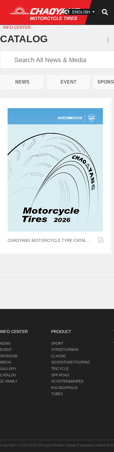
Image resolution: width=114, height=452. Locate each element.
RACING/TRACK (64, 388)
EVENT (69, 81)
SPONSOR (9, 356)
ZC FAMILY (9, 381)
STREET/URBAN (64, 350)
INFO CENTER (14, 331)
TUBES (57, 394)
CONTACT (39, 52)
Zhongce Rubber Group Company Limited (72, 445)
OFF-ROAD (60, 375)
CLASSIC (58, 356)
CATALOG (8, 375)
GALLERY (8, 369)
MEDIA (5, 362)
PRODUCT (61, 331)
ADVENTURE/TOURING (70, 362)
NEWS (22, 81)
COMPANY (13, 52)
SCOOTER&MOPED (67, 381)
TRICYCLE (60, 369)
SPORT (57, 343)
